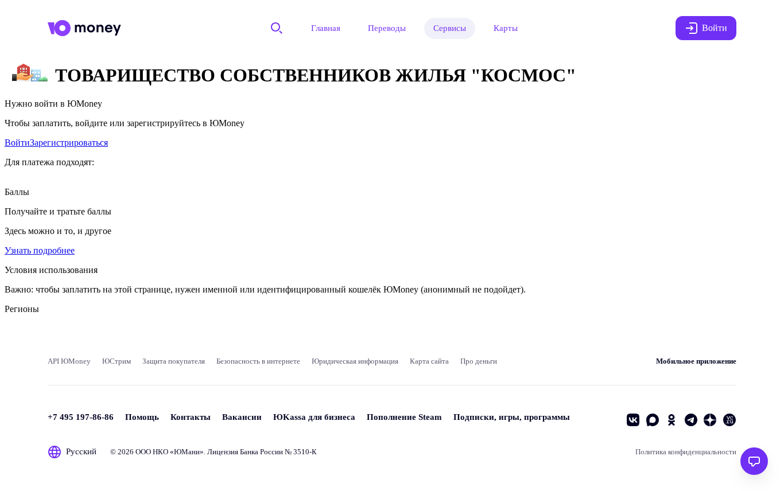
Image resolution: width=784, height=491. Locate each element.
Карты (506, 28)
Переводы (387, 28)
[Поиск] (277, 28)
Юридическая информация (355, 361)
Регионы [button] (22, 309)
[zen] (710, 420)
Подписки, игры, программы (511, 417)
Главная (325, 28)
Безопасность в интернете (258, 361)
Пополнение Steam (404, 417)
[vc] (729, 420)
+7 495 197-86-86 (81, 417)
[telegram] (691, 420)
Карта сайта (429, 361)
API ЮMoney (69, 361)
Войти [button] (714, 28)
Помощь (142, 417)
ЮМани (187, 451)
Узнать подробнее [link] (40, 250)
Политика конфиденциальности (685, 451)
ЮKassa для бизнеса (314, 417)
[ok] (671, 420)
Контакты (190, 417)
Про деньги (478, 361)
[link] (17, 142)
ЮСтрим (116, 361)
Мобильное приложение (696, 361)
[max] (652, 420)
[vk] (633, 420)
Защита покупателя (173, 361)
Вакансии (242, 417)
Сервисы (449, 28)
